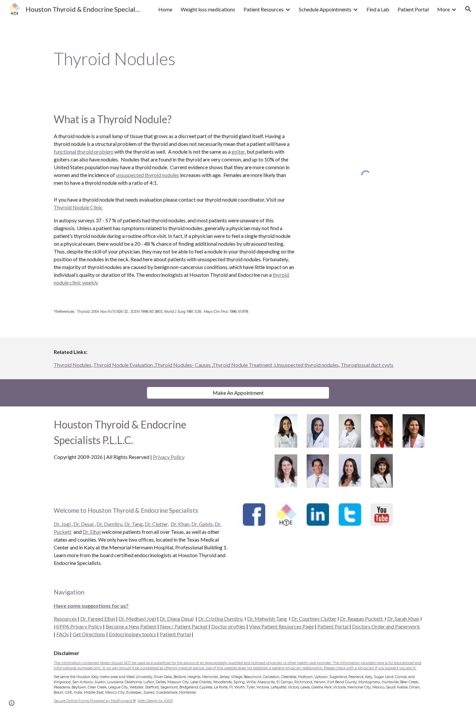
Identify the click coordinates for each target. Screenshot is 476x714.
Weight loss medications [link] (208, 9)
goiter (238, 151)
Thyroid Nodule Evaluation (123, 365)
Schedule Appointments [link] (325, 9)
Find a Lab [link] (378, 9)
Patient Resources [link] (264, 9)
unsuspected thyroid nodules (147, 175)
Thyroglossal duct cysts (367, 365)
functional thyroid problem (83, 151)
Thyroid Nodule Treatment (242, 365)
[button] (468, 9)
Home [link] (165, 9)
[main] (238, 58)
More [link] (443, 9)
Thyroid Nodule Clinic (78, 207)
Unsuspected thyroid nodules (306, 365)
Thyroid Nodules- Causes (183, 365)
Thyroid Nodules (72, 365)
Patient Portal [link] (413, 9)
